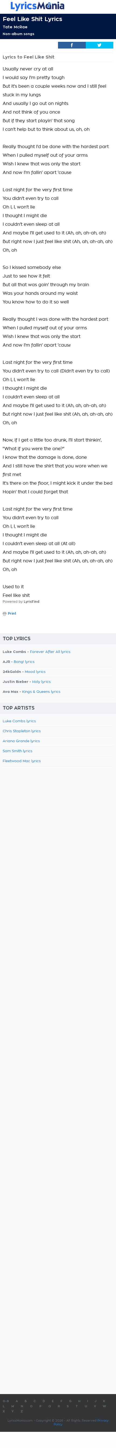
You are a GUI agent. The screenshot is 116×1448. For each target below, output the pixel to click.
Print (12, 613)
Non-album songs (18, 34)
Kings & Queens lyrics (41, 692)
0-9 (6, 1401)
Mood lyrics (35, 672)
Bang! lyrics (24, 662)
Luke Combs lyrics (19, 721)
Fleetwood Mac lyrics (22, 761)
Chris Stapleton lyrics (22, 731)
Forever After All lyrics (50, 652)
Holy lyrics (41, 682)
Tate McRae (15, 27)
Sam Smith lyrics (17, 751)
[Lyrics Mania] (58, 6)
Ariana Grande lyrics (21, 741)
